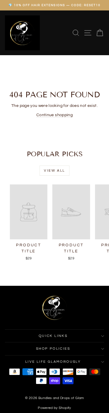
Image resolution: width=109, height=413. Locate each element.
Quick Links (53, 336)
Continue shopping (54, 115)
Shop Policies (53, 349)
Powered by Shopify (54, 408)
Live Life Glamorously (53, 362)
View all (54, 171)
